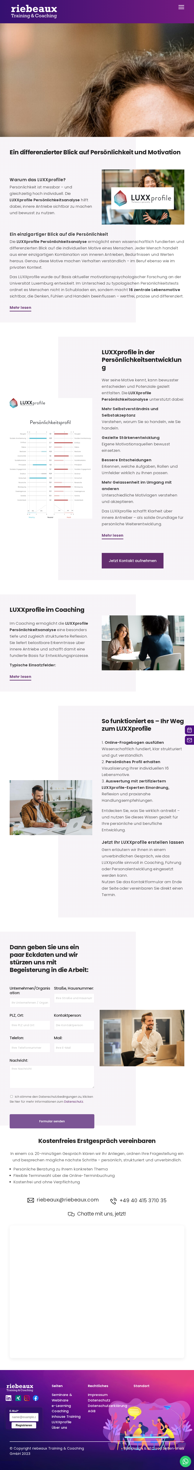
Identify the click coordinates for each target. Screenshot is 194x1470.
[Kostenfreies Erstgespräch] (189, 730)
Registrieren (24, 1425)
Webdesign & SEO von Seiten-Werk (153, 1448)
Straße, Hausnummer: (74, 988)
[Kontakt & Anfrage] (189, 740)
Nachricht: (19, 1060)
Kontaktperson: (67, 1015)
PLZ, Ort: (16, 1015)
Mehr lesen (20, 307)
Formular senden (52, 1121)
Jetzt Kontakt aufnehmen (132, 560)
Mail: (58, 1038)
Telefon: (17, 1038)
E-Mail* (13, 1410)
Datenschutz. (74, 1101)
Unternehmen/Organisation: (30, 990)
